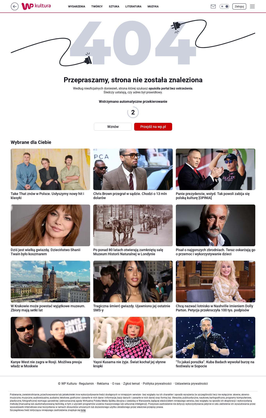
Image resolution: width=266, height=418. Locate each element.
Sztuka (114, 6)
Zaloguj (239, 6)
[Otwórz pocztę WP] (213, 6)
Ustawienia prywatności (191, 383)
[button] (224, 6)
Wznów (113, 127)
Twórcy (97, 6)
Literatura (133, 6)
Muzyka (153, 6)
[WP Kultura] (45, 6)
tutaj (83, 410)
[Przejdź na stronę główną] (15, 9)
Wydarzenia (76, 6)
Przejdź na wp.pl (153, 127)
